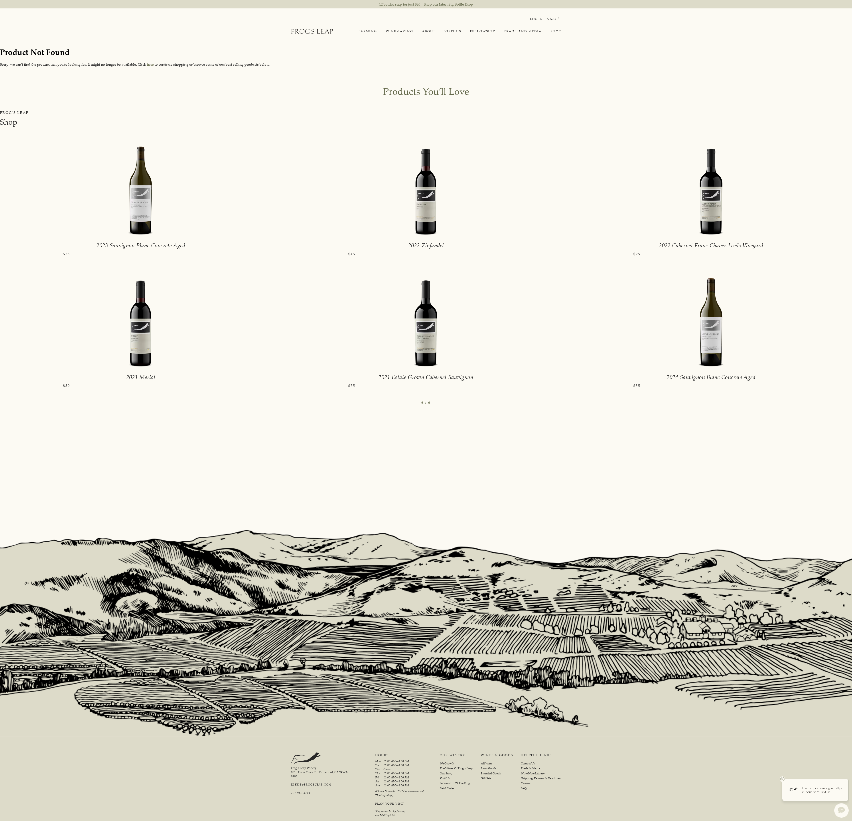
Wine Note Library (533, 773)
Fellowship (482, 31)
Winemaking (399, 31)
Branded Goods (491, 773)
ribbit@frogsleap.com (311, 784)
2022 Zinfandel (426, 245)
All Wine (486, 763)
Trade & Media (530, 768)
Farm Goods (489, 768)
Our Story (446, 773)
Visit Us (452, 31)
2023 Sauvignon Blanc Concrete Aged (141, 245)
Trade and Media (523, 31)
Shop (556, 31)
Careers (526, 783)
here (150, 64)
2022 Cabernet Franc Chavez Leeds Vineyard (711, 245)
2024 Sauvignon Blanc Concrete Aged (711, 377)
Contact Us (528, 763)
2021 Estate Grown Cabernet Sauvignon (426, 377)
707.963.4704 (301, 793)
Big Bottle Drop (460, 4)
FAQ (524, 788)
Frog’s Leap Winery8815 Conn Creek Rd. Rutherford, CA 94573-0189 (319, 772)
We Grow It (447, 763)
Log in (536, 19)
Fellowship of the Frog (455, 783)
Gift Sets (486, 778)
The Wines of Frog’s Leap (456, 768)
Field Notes (447, 788)
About (429, 31)
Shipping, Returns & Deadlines (541, 778)
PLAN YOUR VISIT (389, 803)
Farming (368, 31)
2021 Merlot (141, 377)
